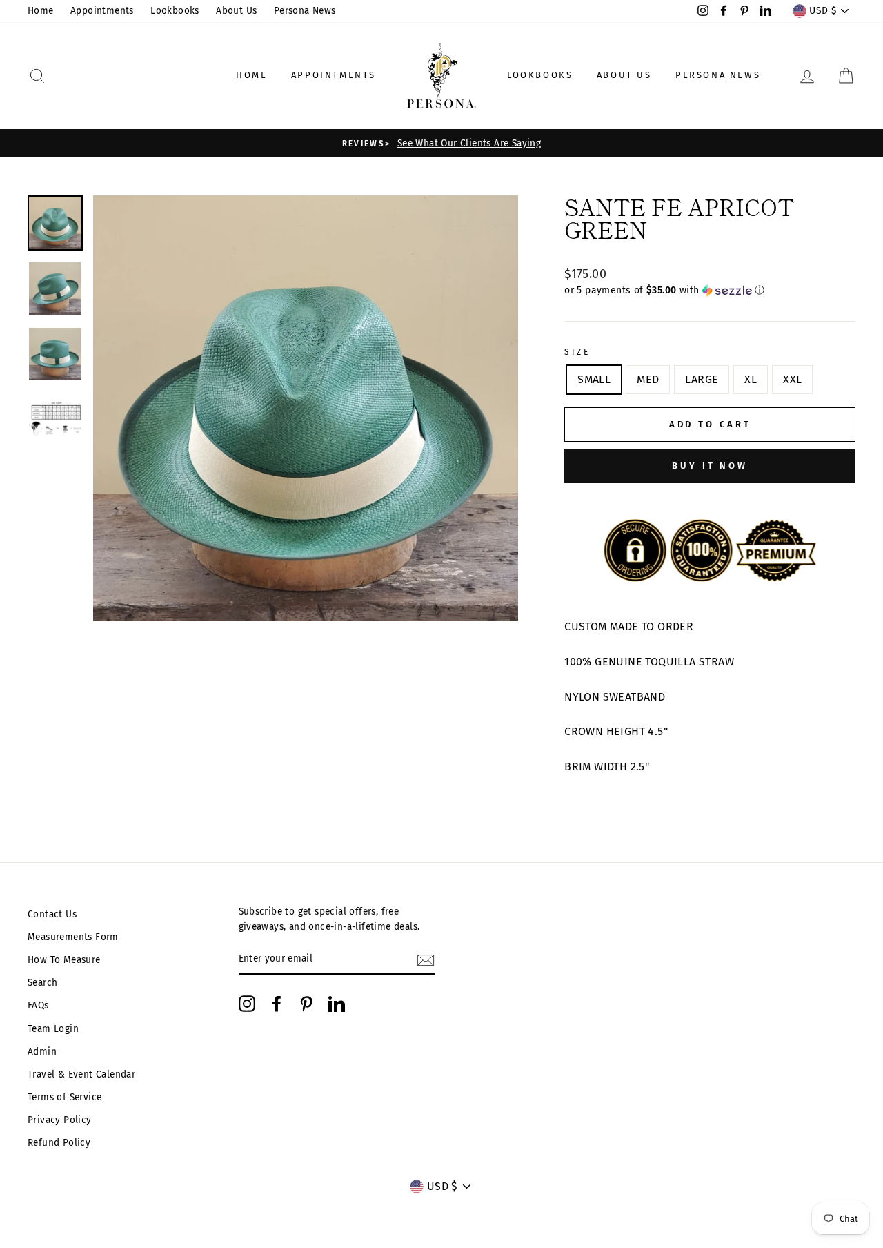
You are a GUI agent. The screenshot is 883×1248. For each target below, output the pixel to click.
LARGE (701, 379)
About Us (236, 11)
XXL (792, 379)
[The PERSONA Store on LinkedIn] (336, 1003)
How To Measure (64, 960)
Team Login (53, 1029)
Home (41, 11)
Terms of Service (64, 1097)
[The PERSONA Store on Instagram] (247, 1003)
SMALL (594, 379)
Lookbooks (174, 11)
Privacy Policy (60, 1120)
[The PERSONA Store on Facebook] (276, 1003)
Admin (42, 1051)
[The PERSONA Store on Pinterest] (306, 1003)
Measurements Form (73, 937)
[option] (441, 143)
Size (577, 352)
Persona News (305, 11)
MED (648, 379)
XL (750, 379)
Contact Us (52, 914)
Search (42, 982)
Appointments (102, 11)
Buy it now (710, 465)
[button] (709, 290)
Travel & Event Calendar (81, 1074)
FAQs (38, 1005)
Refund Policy (59, 1143)
